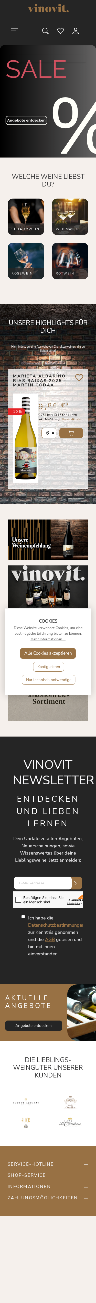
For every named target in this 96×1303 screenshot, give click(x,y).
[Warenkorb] (87, 32)
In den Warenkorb (71, 433)
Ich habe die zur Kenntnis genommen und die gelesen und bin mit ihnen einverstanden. (56, 936)
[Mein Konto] (76, 32)
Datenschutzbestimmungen (56, 925)
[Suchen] (45, 32)
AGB (50, 939)
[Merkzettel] (61, 32)
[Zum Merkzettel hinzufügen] (79, 377)
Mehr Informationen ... (48, 639)
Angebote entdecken (33, 1025)
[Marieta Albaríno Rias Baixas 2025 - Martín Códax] (25, 437)
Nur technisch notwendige (48, 679)
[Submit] (75, 883)
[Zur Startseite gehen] (48, 8)
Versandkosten (72, 419)
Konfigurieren (48, 666)
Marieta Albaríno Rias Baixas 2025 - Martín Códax (40, 381)
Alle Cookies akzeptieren (48, 653)
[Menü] (14, 32)
